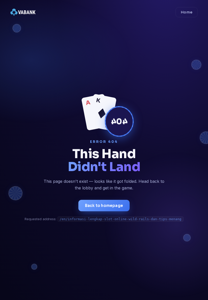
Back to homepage (104, 205)
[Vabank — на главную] (23, 12)
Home (186, 12)
